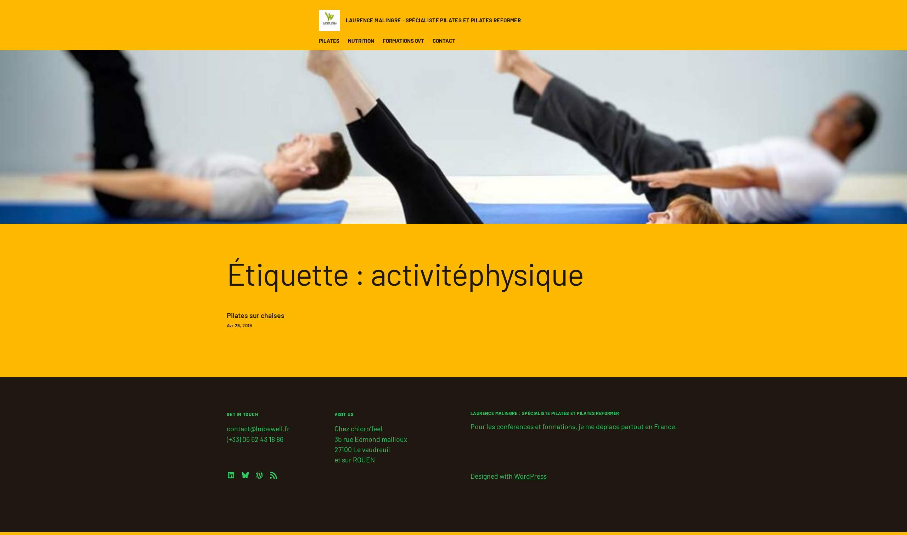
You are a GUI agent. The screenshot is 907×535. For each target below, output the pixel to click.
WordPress (530, 476)
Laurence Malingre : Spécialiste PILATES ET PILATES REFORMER (433, 20)
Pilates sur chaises (256, 315)
